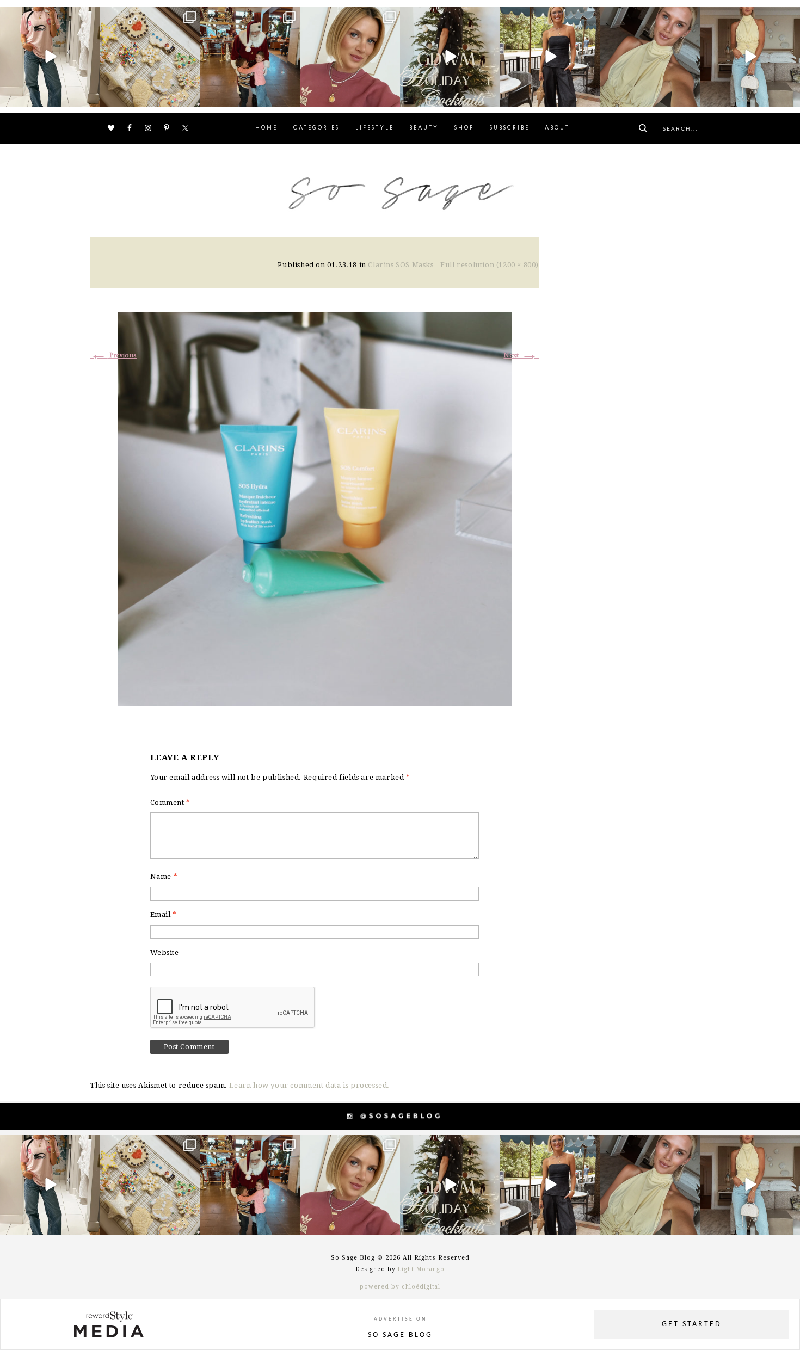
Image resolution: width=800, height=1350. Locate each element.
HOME (266, 128)
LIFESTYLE (374, 128)
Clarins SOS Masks (400, 265)
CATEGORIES (316, 128)
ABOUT (557, 128)
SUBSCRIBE (510, 128)
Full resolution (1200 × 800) (489, 265)
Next (521, 355)
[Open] (50, 57)
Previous (113, 355)
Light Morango (421, 1269)
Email (163, 914)
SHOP (464, 128)
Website (164, 952)
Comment (170, 802)
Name (164, 876)
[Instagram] (90, 96)
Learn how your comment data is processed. (309, 1085)
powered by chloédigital (400, 1287)
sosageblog (49, 16)
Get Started (692, 1324)
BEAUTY (424, 128)
